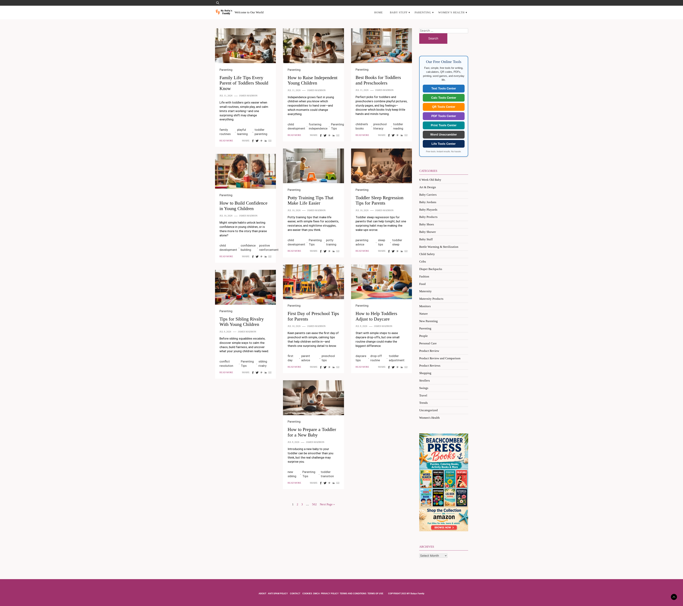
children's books (362, 126)
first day (290, 358)
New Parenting (428, 321)
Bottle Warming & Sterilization (438, 246)
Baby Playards (428, 209)
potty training (331, 242)
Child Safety (427, 254)
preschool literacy (380, 126)
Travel (423, 395)
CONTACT (295, 593)
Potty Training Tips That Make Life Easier (310, 200)
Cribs (422, 261)
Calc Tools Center (443, 97)
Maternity (425, 291)
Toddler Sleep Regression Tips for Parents (379, 200)
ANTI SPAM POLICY (278, 593)
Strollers (424, 380)
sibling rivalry (262, 363)
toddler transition (327, 474)
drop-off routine (376, 358)
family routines (225, 132)
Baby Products (428, 217)
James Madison (248, 95)
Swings (423, 388)
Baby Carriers (428, 194)
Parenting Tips (337, 126)
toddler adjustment (396, 358)
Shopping (425, 373)
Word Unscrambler (443, 134)
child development (296, 126)
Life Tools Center (443, 143)
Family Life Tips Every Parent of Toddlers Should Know (243, 83)
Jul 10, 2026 (294, 210)
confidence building (248, 248)
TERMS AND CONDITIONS (353, 593)
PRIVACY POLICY (330, 593)
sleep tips (381, 242)
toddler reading (398, 126)
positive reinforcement (269, 248)
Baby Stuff (398, 12)
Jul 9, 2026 (361, 326)
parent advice (305, 358)
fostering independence (318, 126)
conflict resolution (226, 363)
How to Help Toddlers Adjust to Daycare (376, 316)
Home (378, 12)
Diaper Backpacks (430, 269)
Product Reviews (429, 365)
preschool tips (328, 358)
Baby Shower (427, 232)
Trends (423, 402)
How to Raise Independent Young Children (312, 80)
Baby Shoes (426, 224)
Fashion (424, 276)
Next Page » (327, 504)
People (423, 336)
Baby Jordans (427, 202)
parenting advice (362, 242)
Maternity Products (431, 298)
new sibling (292, 474)
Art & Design (427, 187)
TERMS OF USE (375, 593)
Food (422, 284)
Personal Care (428, 343)
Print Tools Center (444, 125)
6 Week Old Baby (430, 179)
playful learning (242, 132)
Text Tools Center (443, 88)
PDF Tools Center (443, 116)
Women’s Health (451, 12)
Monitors (425, 306)
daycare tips (361, 358)
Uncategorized (428, 410)
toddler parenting (261, 132)
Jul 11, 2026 (225, 95)
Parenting (423, 12)
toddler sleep (397, 242)
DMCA (316, 593)
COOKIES (307, 593)
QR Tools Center (443, 107)
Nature (423, 313)
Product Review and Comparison (439, 358)
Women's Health (429, 417)
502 (314, 504)
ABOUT (263, 593)
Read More (226, 140)
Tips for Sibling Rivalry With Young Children (241, 321)
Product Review (429, 351)
